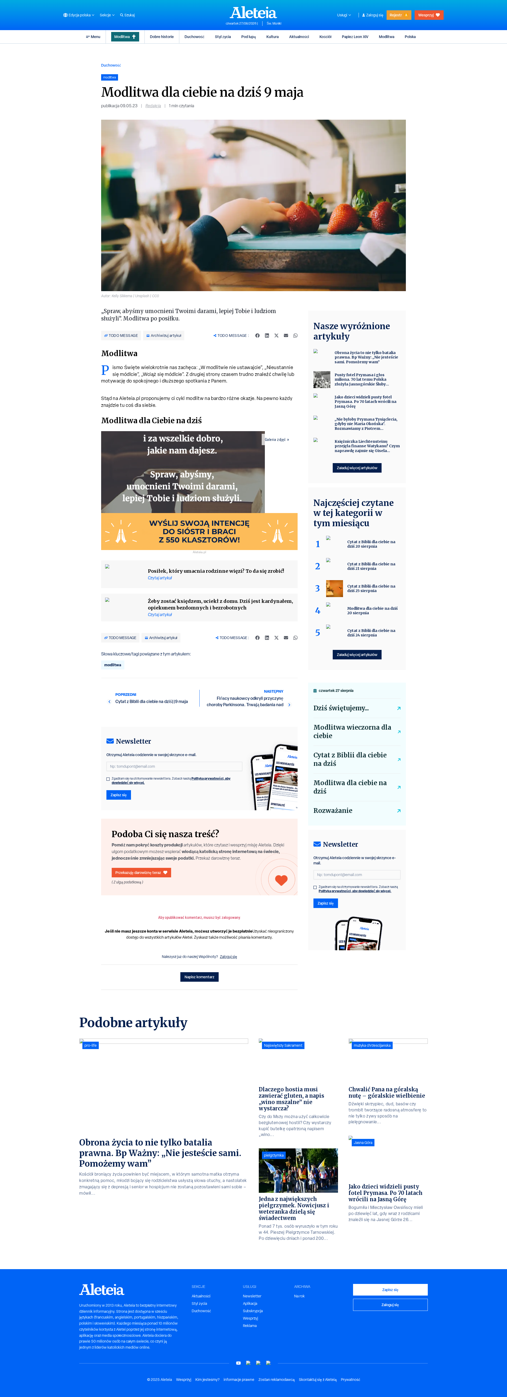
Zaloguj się (374, 15)
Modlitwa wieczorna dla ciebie (352, 731)
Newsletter (252, 1296)
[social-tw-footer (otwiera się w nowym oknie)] (258, 1363)
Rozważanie (332, 811)
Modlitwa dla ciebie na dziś (350, 787)
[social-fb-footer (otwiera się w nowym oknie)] (248, 1363)
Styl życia (223, 36)
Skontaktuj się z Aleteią (318, 1379)
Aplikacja (250, 1303)
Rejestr (396, 14)
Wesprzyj (426, 14)
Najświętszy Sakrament (283, 1045)
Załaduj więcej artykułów (357, 467)
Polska (410, 36)
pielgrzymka (274, 1155)
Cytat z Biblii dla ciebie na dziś (350, 759)
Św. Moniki (274, 23)
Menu (95, 36)
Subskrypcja (253, 1310)
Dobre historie (162, 36)
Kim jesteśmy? (207, 1379)
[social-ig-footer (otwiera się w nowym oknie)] (268, 1363)
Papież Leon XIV (355, 36)
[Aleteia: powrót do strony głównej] (253, 12)
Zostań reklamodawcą (277, 1379)
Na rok (299, 1296)
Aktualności (299, 36)
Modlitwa (122, 36)
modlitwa (112, 664)
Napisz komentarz (199, 976)
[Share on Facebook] (257, 335)
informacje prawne (239, 1379)
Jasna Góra (363, 1142)
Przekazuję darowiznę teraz (138, 872)
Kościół (325, 36)
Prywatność (350, 1379)
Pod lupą (248, 36)
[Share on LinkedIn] (267, 335)
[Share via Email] (286, 335)
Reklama (250, 1325)
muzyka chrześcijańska (372, 1045)
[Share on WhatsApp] (295, 335)
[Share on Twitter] (276, 335)
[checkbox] (108, 779)
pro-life (90, 1045)
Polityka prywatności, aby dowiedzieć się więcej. (355, 891)
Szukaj (129, 15)
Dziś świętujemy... (341, 708)
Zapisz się (119, 794)
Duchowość (194, 36)
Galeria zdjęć (275, 439)
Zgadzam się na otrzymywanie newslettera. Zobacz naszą (171, 780)
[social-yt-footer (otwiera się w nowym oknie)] (238, 1363)
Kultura (272, 36)
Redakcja (153, 106)
